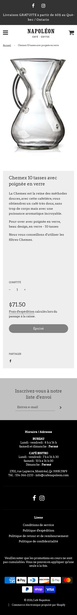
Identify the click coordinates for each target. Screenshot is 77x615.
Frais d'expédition (21, 311)
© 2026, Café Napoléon (37, 600)
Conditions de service (38, 525)
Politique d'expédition (38, 530)
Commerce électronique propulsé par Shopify (38, 604)
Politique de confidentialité (38, 541)
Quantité (15, 282)
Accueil (7, 45)
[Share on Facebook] (11, 360)
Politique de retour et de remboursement (39, 536)
